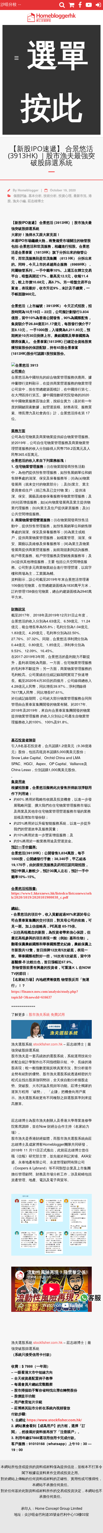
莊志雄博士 (36, 201)
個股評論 (20, 195)
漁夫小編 (19, 201)
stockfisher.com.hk (47, 1043)
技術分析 (50, 195)
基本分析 (35, 195)
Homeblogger (28, 190)
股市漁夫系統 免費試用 (47, 1014)
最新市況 (80, 195)
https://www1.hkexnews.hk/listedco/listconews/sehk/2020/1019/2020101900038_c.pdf (51, 895)
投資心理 (65, 195)
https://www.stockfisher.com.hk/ (54, 1419)
